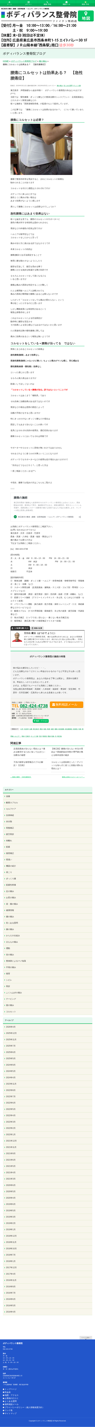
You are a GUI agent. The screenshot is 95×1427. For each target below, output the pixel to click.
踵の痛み (10, 1005)
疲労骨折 (10, 834)
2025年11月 (11, 1039)
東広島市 (36, 729)
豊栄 (41, 729)
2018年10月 (11, 1249)
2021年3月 (11, 1179)
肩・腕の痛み (12, 904)
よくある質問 (11, 1401)
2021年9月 (11, 1153)
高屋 (48, 729)
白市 (21, 729)
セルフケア (11, 809)
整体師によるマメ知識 (16, 961)
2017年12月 (11, 1267)
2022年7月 (11, 1096)
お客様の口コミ (12, 1398)
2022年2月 (11, 1128)
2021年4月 (11, 1172)
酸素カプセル (12, 803)
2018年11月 (11, 1242)
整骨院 (44, 736)
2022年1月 (11, 1134)
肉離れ (9, 841)
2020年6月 (11, 1185)
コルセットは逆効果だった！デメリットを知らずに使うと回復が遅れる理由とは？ (67, 765)
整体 (23, 736)
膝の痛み (10, 929)
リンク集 (9, 1410)
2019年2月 (11, 1223)
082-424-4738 (34, 705)
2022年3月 (11, 1122)
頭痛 (8, 796)
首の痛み (10, 955)
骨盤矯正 (10, 828)
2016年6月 (11, 1299)
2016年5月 (11, 1305)
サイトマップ (11, 1413)
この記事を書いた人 (21, 628)
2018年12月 (11, 1236)
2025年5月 (11, 1058)
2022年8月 (11, 1090)
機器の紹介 (11, 866)
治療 (30, 729)
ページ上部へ (85, 1337)
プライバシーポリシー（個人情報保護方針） (24, 1407)
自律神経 (10, 815)
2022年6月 (11, 1103)
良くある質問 (68, 85)
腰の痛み (60, 85)
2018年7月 (11, 1255)
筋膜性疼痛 (11, 885)
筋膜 (8, 847)
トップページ (11, 1389)
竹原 (40, 736)
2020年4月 (11, 1198)
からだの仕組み (13, 936)
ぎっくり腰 (77, 85)
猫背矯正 (10, 853)
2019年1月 (11, 1229)
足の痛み (10, 891)
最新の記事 (38, 628)
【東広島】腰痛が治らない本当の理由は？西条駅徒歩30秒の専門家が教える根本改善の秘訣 (67, 752)
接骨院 (75, 729)
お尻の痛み (11, 898)
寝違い (9, 859)
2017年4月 (11, 1274)
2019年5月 (11, 1210)
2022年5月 (11, 1109)
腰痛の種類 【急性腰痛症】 (21, 777)
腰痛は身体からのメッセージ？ (73, 777)
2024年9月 (11, 1065)
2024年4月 (11, 1077)
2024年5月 (11, 1071)
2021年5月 (11, 1166)
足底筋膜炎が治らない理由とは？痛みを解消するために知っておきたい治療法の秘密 (29, 752)
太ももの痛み (12, 942)
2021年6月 (11, 1160)
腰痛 (56, 729)
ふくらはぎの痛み (14, 993)
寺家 (79, 729)
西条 (52, 736)
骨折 (8, 986)
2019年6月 (11, 1204)
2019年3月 (11, 1217)
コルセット (11, 1012)
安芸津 (26, 729)
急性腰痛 (61, 729)
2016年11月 (11, 1280)
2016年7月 (11, 1293)
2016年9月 (11, 1287)
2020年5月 (11, 1191)
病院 (44, 729)
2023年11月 (11, 1084)
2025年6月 (11, 1052)
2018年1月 (11, 1261)
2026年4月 (11, 1027)
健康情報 (10, 910)
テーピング (11, 999)
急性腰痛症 (68, 729)
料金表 (8, 1392)
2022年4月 (11, 1115)
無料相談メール (66, 704)
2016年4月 (11, 1312)
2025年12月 (11, 1033)
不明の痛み (11, 967)
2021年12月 (11, 1141)
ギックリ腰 (34, 736)
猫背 (8, 974)
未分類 (9, 821)
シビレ (9, 980)
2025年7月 (11, 1046)
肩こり (9, 872)
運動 (8, 948)
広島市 (27, 736)
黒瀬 (49, 736)
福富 (52, 729)
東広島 (59, 736)
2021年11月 (11, 1147)
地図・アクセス (42, 721)
